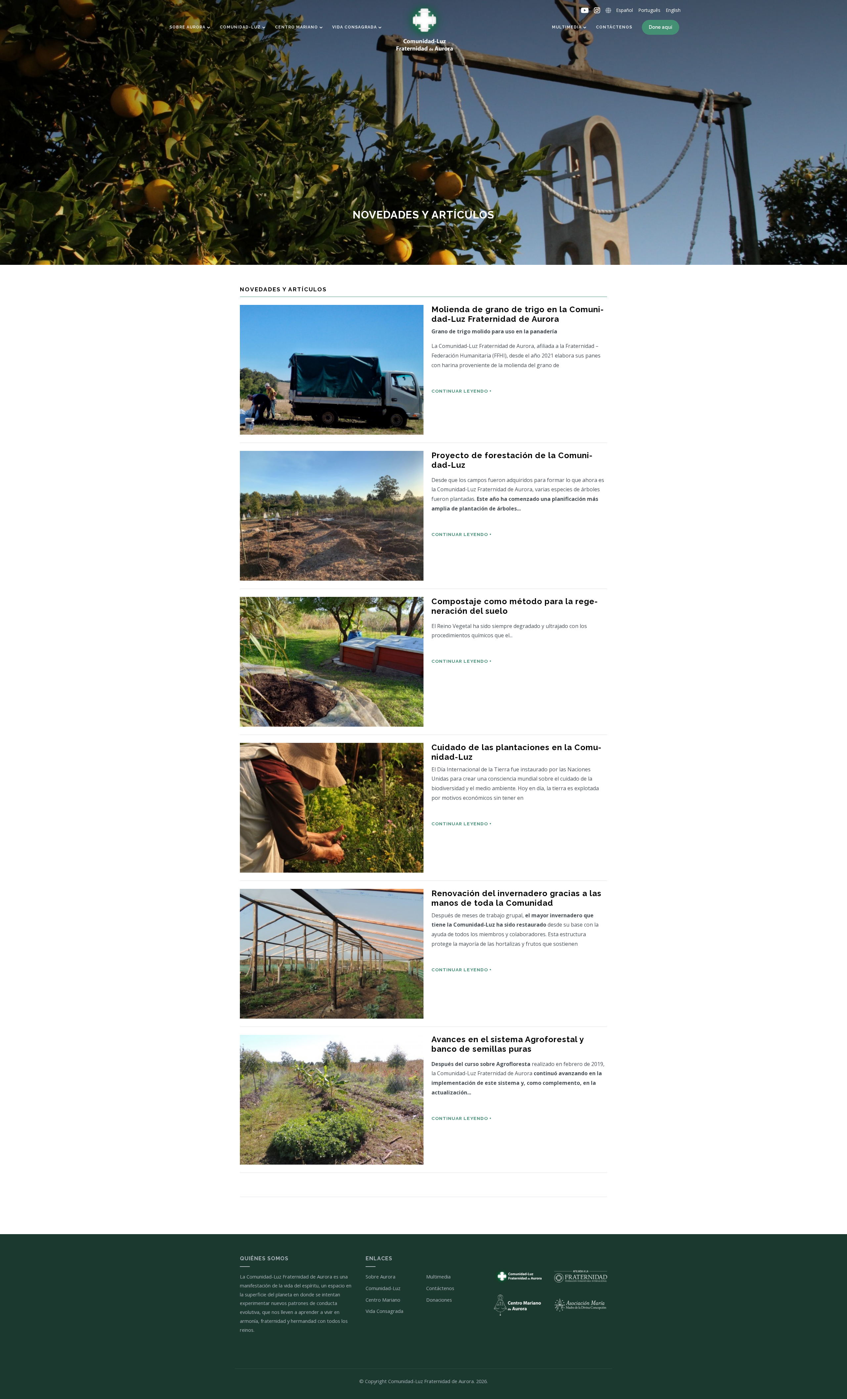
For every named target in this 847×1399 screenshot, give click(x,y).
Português (649, 10)
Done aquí (660, 27)
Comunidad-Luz (240, 27)
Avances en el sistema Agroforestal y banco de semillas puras (507, 1044)
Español (624, 10)
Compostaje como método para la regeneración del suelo (514, 606)
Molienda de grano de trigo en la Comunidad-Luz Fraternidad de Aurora (517, 314)
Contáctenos (614, 27)
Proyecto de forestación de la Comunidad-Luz (511, 460)
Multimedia (567, 27)
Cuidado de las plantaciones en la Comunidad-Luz (516, 752)
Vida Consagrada (354, 27)
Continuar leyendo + (461, 391)
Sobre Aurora (187, 27)
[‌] (585, 10)
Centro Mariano (296, 27)
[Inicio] (423, 28)
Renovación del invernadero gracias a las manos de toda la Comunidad (516, 898)
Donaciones (439, 1299)
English (673, 10)
